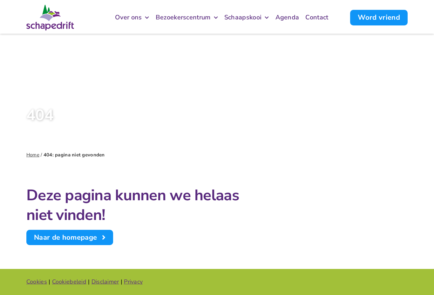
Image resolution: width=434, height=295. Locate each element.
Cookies (36, 281)
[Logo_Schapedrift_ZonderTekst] (50, 7)
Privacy (133, 281)
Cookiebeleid (69, 281)
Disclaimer (105, 281)
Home (32, 155)
